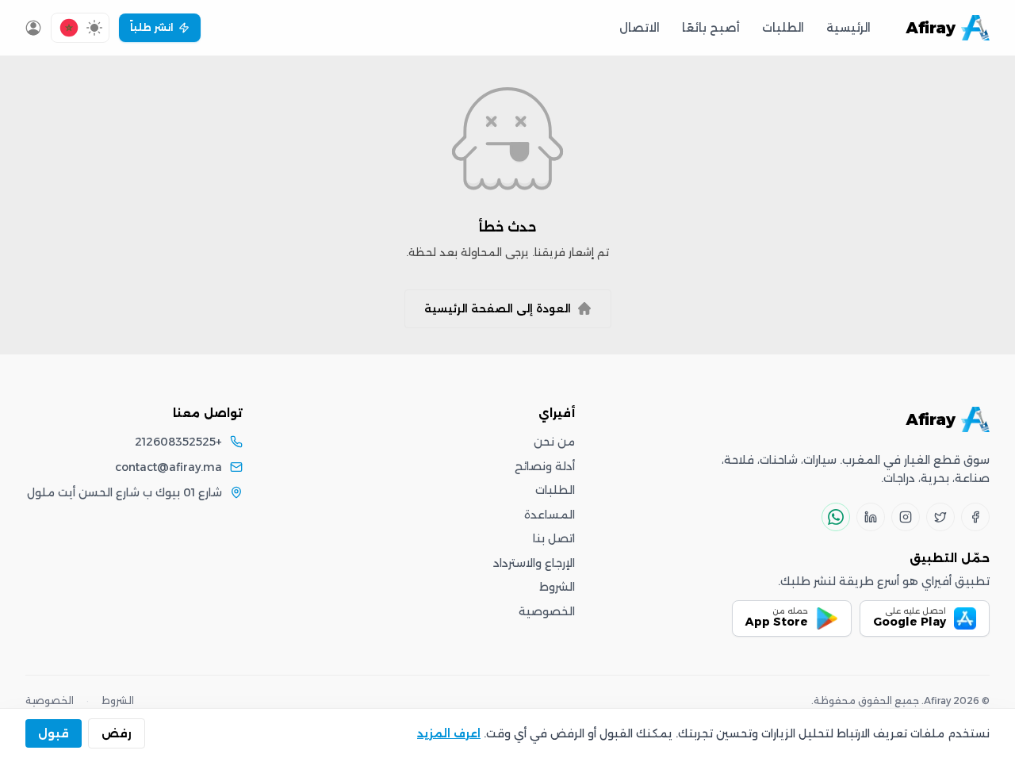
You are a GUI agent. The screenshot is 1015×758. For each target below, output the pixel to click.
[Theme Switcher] (94, 28)
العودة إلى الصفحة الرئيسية (497, 308)
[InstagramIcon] (905, 517)
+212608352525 (178, 442)
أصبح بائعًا (711, 28)
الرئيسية (848, 28)
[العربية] (69, 27)
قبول (53, 733)
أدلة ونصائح (545, 466)
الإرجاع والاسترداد (534, 563)
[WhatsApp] (836, 517)
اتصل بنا (554, 538)
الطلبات (783, 28)
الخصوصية (547, 611)
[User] (33, 28)
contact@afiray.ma (168, 467)
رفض (117, 733)
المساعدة (549, 514)
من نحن (554, 442)
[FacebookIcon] (975, 517)
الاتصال (639, 28)
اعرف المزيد (449, 733)
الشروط (557, 587)
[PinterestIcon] (870, 517)
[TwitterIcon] (940, 517)
